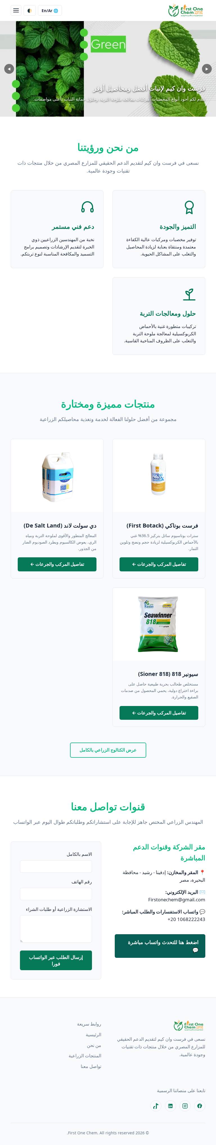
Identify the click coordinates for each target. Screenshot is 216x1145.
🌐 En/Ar (50, 10)
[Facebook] (199, 1106)
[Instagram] (185, 1106)
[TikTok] (155, 1106)
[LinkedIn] (170, 1106)
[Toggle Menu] (16, 10)
